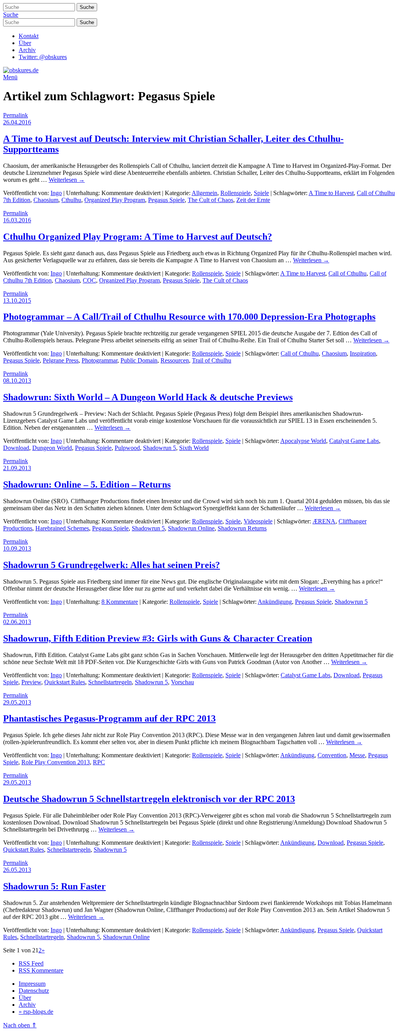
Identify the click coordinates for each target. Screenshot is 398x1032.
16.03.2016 (17, 220)
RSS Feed (31, 963)
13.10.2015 (17, 300)
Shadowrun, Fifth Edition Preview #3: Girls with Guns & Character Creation (157, 638)
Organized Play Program (114, 200)
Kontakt (28, 36)
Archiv (27, 50)
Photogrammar (99, 360)
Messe (357, 755)
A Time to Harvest (331, 193)
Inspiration (363, 353)
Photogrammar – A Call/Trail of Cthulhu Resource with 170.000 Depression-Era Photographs (189, 317)
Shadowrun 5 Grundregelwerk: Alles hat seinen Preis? (111, 565)
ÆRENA (323, 521)
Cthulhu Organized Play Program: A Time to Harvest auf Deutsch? (137, 237)
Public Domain (138, 360)
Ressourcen (175, 360)
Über (25, 43)
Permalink (15, 115)
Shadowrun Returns (242, 528)
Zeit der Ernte (253, 200)
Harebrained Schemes (62, 528)
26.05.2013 (17, 869)
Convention (332, 755)
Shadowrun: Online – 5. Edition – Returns (87, 484)
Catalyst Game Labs (354, 441)
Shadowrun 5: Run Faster (54, 886)
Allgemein (204, 193)
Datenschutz (34, 990)
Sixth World (194, 448)
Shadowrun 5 (159, 448)
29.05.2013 (17, 702)
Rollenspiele (235, 193)
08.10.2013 (17, 380)
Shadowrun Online (191, 528)
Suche (10, 14)
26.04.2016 (17, 122)
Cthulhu (71, 200)
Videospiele (258, 521)
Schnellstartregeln (110, 682)
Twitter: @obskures (43, 57)
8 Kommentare (119, 601)
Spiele (261, 193)
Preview (31, 682)
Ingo (56, 193)
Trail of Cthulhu (211, 360)
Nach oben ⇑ (20, 1025)
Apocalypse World (303, 441)
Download (16, 448)
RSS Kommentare (41, 970)
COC (89, 280)
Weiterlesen (67, 179)
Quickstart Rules (64, 682)
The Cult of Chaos (210, 200)
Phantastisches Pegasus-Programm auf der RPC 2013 (109, 718)
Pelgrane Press (61, 360)
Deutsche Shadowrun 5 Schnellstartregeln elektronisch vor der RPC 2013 (149, 799)
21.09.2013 (17, 468)
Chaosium (45, 200)
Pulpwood (127, 448)
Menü (10, 77)
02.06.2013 (17, 622)
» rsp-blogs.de (36, 1011)
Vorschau (182, 682)
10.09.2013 (17, 548)
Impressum (32, 983)
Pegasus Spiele (166, 200)
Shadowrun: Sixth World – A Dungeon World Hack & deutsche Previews (148, 397)
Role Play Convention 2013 (55, 762)
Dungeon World (52, 448)
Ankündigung (275, 601)
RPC (99, 762)
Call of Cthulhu (347, 273)
